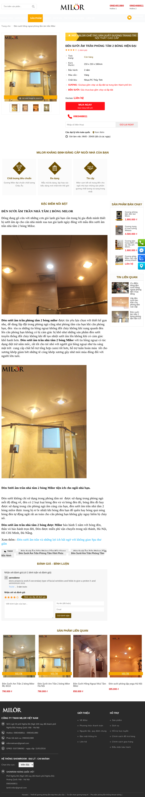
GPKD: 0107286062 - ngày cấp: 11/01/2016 (26, 748)
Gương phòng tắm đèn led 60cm (131, 214)
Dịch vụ (57, 18)
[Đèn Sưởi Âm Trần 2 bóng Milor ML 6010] (19, 656)
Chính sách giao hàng (122, 742)
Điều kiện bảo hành (121, 747)
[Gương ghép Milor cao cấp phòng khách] (119, 264)
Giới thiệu (83, 713)
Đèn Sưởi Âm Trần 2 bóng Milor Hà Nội (54, 685)
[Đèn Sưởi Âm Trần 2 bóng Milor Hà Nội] (55, 656)
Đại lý (47, 18)
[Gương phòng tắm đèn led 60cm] (119, 220)
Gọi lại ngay (127, 125)
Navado (25, 795)
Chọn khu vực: (8, 764)
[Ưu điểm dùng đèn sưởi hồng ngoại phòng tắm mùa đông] (120, 288)
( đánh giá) (82, 50)
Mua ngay (85, 104)
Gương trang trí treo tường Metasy (131, 228)
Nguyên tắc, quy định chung (93, 731)
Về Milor (83, 720)
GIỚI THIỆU (21, 18)
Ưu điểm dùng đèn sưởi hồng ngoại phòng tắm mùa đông (135, 288)
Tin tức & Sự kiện (74, 18)
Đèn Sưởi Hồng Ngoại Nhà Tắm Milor (89, 685)
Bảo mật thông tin (88, 736)
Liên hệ (90, 18)
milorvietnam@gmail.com (17, 743)
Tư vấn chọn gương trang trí (77, 795)
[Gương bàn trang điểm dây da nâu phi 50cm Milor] (119, 249)
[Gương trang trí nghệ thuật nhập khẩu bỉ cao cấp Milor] (72, 7)
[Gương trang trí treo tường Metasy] (119, 234)
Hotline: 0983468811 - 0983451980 (22, 733)
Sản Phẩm (36, 18)
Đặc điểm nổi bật (54, 203)
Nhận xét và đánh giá (14, 592)
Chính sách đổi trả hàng (123, 736)
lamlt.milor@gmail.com (16, 788)
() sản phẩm (139, 19)
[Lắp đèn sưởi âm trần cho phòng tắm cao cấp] (120, 303)
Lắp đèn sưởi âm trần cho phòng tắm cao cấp (135, 302)
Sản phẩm (116, 720)
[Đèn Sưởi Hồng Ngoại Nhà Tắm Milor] (90, 656)
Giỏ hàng (138, 16)
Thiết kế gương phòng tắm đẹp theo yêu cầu (47, 795)
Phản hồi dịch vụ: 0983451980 (20, 738)
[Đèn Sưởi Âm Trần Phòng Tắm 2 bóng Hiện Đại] (14, 110)
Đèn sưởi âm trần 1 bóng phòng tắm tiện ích (135, 315)
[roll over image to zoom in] (30, 68)
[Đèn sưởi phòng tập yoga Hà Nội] (126, 656)
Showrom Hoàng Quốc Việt (20, 772)
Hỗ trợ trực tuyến (120, 731)
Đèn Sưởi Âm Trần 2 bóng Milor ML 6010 (18, 685)
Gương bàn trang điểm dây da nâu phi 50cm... (131, 244)
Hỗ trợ (114, 713)
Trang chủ (6, 18)
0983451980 (117, 5)
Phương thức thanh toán (91, 725)
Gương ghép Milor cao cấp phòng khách (131, 258)
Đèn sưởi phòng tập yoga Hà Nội (125, 684)
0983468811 (137, 5)
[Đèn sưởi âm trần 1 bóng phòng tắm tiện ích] (120, 317)
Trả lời (11, 587)
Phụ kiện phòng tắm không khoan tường (105, 795)
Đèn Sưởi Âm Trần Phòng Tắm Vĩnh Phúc (41, 553)
